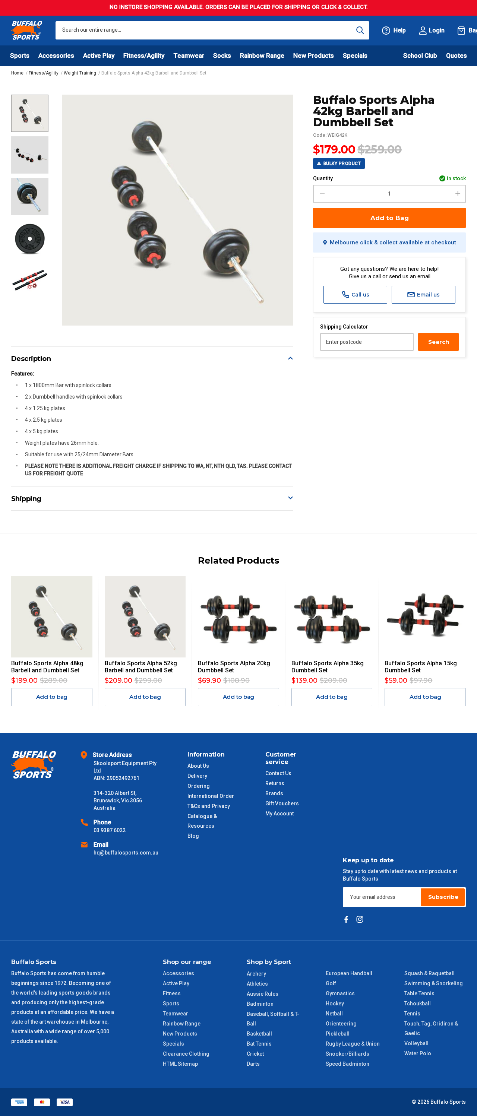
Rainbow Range (181, 1024)
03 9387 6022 (110, 830)
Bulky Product (341, 163)
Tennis (412, 1014)
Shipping (26, 499)
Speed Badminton (347, 1064)
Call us (359, 294)
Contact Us (278, 773)
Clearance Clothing (186, 1054)
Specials (173, 1044)
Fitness (172, 993)
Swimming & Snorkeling (433, 983)
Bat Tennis (259, 1044)
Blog (193, 836)
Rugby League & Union (353, 1044)
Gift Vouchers (282, 803)
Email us (428, 294)
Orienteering (341, 1024)
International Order (210, 796)
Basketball (259, 1034)
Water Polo (417, 1053)
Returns (274, 783)
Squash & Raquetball (429, 973)
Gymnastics (340, 993)
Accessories (178, 973)
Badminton (260, 1004)
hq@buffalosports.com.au (126, 853)
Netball (334, 1014)
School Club (420, 55)
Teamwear (175, 1014)
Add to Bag (389, 218)
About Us (198, 766)
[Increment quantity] (458, 194)
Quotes (456, 55)
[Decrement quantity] (321, 194)
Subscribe (443, 896)
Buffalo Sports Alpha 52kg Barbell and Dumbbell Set (141, 667)
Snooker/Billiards (347, 1054)
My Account (279, 814)
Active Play (176, 983)
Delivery (197, 776)
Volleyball (416, 1043)
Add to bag (52, 696)
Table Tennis (419, 993)
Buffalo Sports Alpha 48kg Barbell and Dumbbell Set (47, 667)
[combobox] (212, 30)
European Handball (349, 973)
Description (31, 359)
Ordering (198, 786)
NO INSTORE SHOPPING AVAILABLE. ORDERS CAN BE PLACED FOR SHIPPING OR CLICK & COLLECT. (239, 7)
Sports (171, 1003)
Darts (253, 1064)
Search (438, 341)
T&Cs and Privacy (208, 806)
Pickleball (338, 1034)
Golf (331, 983)
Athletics (257, 984)
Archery (256, 974)
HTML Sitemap (180, 1064)
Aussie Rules (262, 994)
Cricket (255, 1054)
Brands (274, 793)
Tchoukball (417, 1003)
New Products (313, 55)
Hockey (335, 1003)
